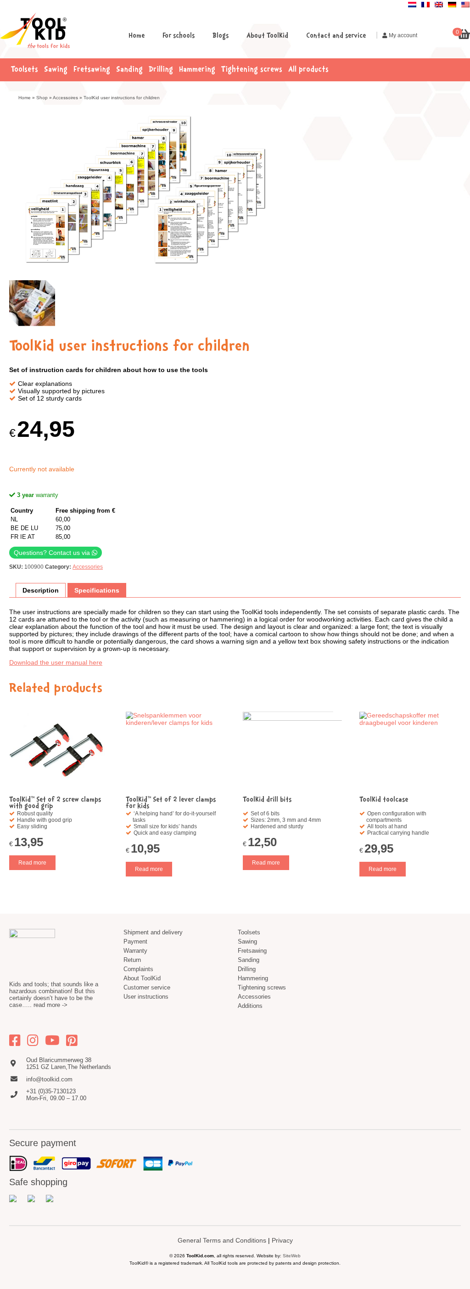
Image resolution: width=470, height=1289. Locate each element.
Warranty (135, 950)
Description (40, 590)
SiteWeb (292, 1255)
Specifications (96, 590)
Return (132, 959)
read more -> (50, 1004)
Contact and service (336, 36)
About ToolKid (267, 36)
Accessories (88, 567)
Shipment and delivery (153, 932)
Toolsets (24, 70)
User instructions (145, 996)
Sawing (55, 70)
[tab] (41, 590)
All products (308, 70)
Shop (42, 97)
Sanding (129, 70)
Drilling (161, 70)
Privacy (282, 1240)
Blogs (221, 36)
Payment (135, 941)
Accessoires (65, 97)
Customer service (146, 987)
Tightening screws (251, 70)
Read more (32, 862)
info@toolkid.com (49, 1079)
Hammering (197, 70)
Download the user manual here (55, 662)
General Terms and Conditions (222, 1240)
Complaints (138, 969)
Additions (250, 1005)
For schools (178, 36)
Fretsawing (91, 70)
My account (402, 35)
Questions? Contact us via (53, 552)
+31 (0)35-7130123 (51, 1091)
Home (137, 36)
